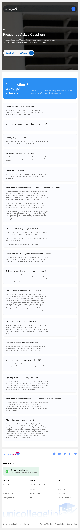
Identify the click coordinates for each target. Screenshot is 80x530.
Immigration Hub (9, 498)
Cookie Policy (72, 524)
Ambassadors (8, 493)
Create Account (36, 493)
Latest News (62, 493)
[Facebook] (70, 453)
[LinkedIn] (64, 453)
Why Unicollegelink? (64, 498)
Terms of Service (46, 524)
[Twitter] (75, 453)
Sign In (32, 498)
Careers (33, 489)
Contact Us (61, 489)
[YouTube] (59, 453)
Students (6, 485)
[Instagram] (54, 453)
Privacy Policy (60, 524)
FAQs (59, 485)
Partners (6, 489)
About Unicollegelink (37, 485)
